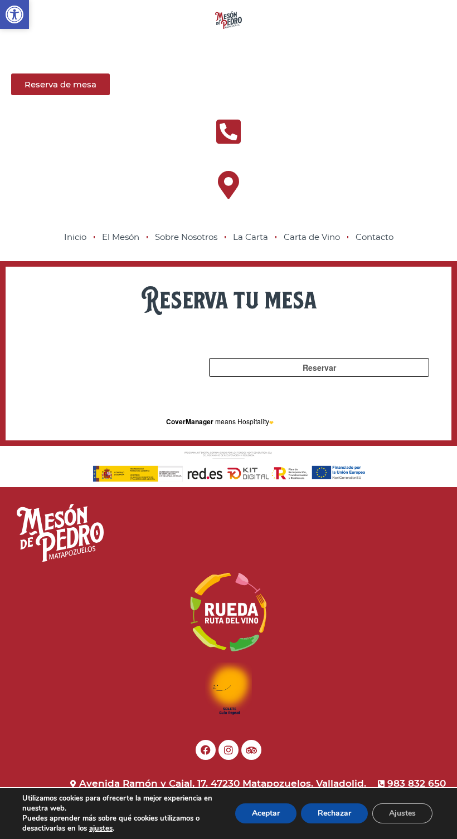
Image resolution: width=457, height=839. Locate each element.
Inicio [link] (75, 237)
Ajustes (402, 813)
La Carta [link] (250, 237)
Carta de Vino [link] (312, 237)
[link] (14, 14)
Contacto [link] (374, 237)
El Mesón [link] (120, 237)
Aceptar (266, 813)
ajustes (101, 828)
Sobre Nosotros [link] (186, 237)
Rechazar (334, 813)
